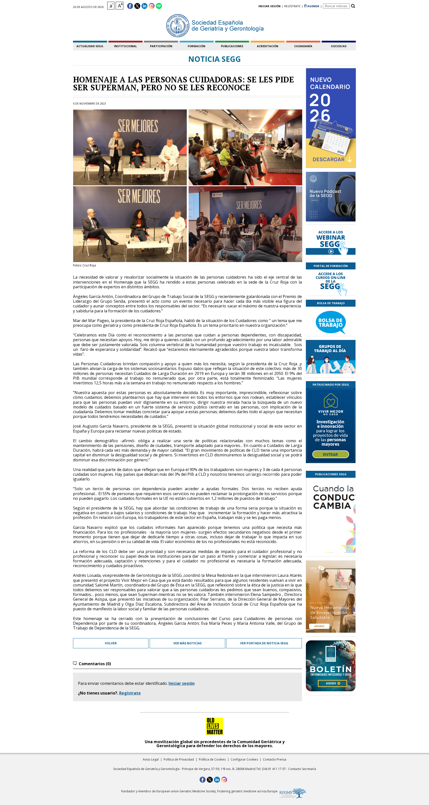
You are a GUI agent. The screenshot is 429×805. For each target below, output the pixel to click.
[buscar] (353, 6)
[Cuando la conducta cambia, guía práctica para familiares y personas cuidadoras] (331, 544)
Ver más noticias (187, 643)
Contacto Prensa (274, 759)
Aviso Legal (151, 759)
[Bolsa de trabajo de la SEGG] (331, 321)
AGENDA (313, 6)
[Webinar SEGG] (331, 241)
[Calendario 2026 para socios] (331, 118)
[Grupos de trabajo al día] (331, 356)
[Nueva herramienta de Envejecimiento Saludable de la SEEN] (331, 596)
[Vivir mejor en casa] (331, 425)
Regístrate (130, 693)
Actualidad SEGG (89, 46)
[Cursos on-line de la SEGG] (331, 282)
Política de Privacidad (179, 759)
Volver (111, 643)
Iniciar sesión (182, 683)
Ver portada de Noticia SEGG (264, 643)
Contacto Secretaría (302, 769)
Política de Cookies (212, 759)
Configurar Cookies (244, 759)
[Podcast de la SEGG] (331, 198)
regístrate (292, 6)
